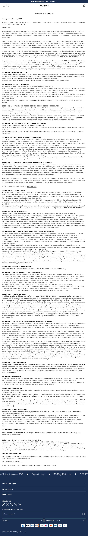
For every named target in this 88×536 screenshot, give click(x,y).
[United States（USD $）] (65, 520)
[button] (3, 5)
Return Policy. (31, 186)
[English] (22, 520)
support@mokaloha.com (23, 458)
